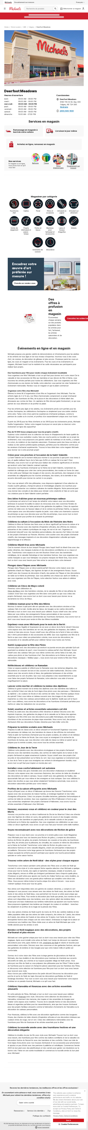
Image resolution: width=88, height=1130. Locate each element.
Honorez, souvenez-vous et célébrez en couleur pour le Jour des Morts (42, 810)
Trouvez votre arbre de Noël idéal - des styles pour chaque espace (43, 860)
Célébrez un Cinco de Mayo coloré (26, 586)
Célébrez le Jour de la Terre (22, 747)
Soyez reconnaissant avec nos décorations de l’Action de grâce (41, 829)
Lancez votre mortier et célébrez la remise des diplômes (37, 686)
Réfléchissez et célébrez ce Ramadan (28, 665)
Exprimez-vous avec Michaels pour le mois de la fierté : (37, 624)
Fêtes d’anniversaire (58, 167)
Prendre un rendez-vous (25, 283)
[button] (68, 1124)
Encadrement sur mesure (73, 167)
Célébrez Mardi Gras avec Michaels (26, 545)
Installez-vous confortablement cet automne (31, 768)
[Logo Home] (15, 8)
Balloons (35, 163)
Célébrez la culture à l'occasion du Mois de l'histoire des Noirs (40, 521)
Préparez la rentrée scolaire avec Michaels (30, 727)
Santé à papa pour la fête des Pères (27, 645)
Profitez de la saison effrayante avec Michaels (32, 788)
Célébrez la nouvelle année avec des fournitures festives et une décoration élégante (42, 1028)
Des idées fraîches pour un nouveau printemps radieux (37, 498)
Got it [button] (68, 1120)
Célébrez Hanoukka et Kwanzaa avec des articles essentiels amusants (40, 987)
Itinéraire (64, 107)
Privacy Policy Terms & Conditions (65, 1116)
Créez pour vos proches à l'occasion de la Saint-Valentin (37, 455)
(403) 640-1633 (67, 111)
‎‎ (44, 406)
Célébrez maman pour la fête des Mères (29, 604)
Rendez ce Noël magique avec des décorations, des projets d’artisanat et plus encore (39, 931)
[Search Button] (55, 8)
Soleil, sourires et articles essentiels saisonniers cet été (37, 709)
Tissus (46, 163)
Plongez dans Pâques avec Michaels (27, 565)
